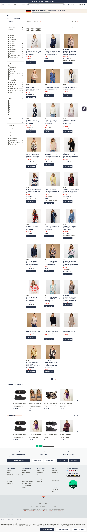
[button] (70, 4)
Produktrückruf (10, 483)
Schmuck (54, 7)
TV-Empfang (54, 487)
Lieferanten (9, 481)
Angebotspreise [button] (74, 27)
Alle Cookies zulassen (47, 529)
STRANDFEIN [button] (40, 27)
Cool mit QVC (23, 7)
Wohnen (60, 7)
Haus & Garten (75, 7)
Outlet (53, 491)
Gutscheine (39, 474)
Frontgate (18, 515)
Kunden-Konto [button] (37, 460)
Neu (10, 7)
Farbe (10, 118)
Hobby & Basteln (66, 7)
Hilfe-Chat (9, 470)
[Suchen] (63, 5)
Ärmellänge (11, 125)
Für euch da (39, 481)
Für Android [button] (74, 460)
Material (10, 122)
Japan (50, 503)
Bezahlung (24, 479)
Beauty (49, 7)
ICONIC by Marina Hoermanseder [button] (53, 27)
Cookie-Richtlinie (65, 525)
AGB (25, 510)
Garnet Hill (22, 515)
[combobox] (45, 5)
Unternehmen (54, 470)
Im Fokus (11, 135)
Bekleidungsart (12, 33)
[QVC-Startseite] (7, 15)
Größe (10, 98)
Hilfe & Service (25, 487)
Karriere (53, 482)
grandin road (27, 515)
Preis (10, 132)
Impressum (60, 510)
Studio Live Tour (55, 489)
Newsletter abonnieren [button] (19, 460)
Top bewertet (35, 7)
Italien (46, 503)
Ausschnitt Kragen (13, 128)
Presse (8, 479)
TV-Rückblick (22, 4)
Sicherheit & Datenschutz (27, 483)
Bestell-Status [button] (49, 460)
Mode (45, 7)
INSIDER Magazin (40, 470)
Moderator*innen (55, 484)
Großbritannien (41, 503)
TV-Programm (40, 472)
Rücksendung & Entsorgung (27, 481)
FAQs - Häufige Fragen (26, 485)
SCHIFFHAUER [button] (30, 27)
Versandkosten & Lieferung (27, 476)
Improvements (33, 515)
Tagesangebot (4, 7)
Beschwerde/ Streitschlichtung (28, 489)
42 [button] (28, 29)
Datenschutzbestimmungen (34, 510)
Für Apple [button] (62, 460)
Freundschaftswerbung (41, 476)
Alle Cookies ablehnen (63, 529)
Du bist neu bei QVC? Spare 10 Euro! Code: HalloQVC (43, 1)
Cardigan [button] (38, 29)
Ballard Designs (12, 515)
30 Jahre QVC (15, 7)
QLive (8, 476)
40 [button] (32, 29)
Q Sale (40, 7)
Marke (10, 63)
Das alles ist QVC (55, 472)
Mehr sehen (76, 385)
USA (37, 503)
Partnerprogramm (40, 479)
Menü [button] (9, 4)
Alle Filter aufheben (75, 24)
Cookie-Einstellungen (79, 529)
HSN (8, 515)
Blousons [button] (66, 27)
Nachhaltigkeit (55, 474)
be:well (28, 7)
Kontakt (8, 472)
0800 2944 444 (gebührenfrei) (13, 474)
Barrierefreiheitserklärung (57, 476)
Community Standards (48, 510)
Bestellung (24, 470)
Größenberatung (25, 474)
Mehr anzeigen (11, 59)
